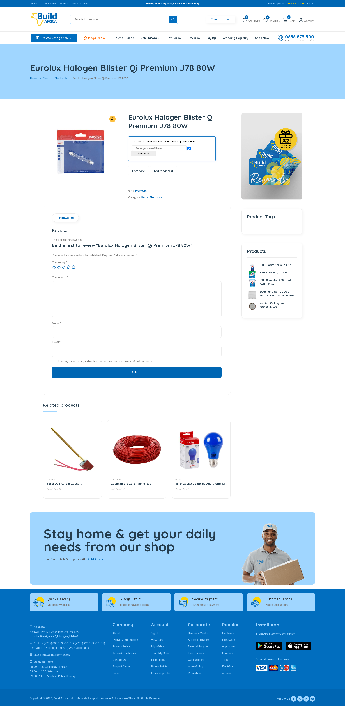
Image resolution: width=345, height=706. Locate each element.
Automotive (229, 673)
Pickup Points (159, 666)
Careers (117, 673)
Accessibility (195, 666)
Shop (46, 78)
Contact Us (218, 19)
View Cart (157, 639)
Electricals (61, 78)
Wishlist (64, 4)
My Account (50, 4)
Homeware (228, 639)
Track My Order (160, 653)
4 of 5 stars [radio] (68, 267)
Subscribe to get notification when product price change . (163, 141)
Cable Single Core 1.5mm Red (131, 483)
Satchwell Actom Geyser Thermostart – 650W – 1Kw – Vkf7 (70, 484)
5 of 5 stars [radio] (73, 267)
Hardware (228, 633)
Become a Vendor (198, 633)
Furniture (227, 653)
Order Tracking (80, 4)
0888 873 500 (299, 37)
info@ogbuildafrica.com (56, 654)
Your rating (59, 262)
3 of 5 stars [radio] (64, 267)
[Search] (173, 19)
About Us (35, 4)
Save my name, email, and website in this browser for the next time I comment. (105, 361)
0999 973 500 (296, 4)
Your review (60, 276)
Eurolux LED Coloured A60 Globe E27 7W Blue (201, 484)
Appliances (228, 646)
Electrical (227, 666)
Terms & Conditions (124, 653)
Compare (138, 171)
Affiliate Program (198, 639)
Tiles (225, 659)
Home (34, 78)
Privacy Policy (121, 646)
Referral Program (198, 646)
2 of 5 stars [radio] (59, 267)
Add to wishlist (163, 171)
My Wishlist (158, 646)
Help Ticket (158, 659)
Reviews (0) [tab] (65, 218)
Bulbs (144, 197)
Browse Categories (54, 38)
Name (56, 323)
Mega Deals (96, 38)
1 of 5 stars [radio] (54, 267)
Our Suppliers (196, 659)
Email (56, 342)
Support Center (122, 666)
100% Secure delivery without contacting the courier (172, 3)
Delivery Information (125, 639)
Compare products (162, 673)
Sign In (155, 633)
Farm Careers (196, 653)
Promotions (195, 673)
